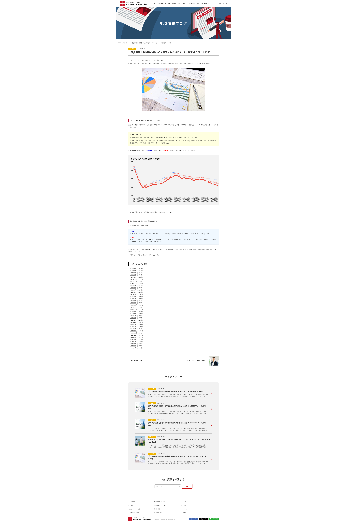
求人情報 (168, 3)
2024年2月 (133, 275)
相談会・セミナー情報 (179, 3)
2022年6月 (133, 318)
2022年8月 (133, 313)
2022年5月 (133, 320)
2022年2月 (133, 326)
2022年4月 (133, 322)
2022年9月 (133, 311)
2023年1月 (133, 303)
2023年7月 (133, 290)
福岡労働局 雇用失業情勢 (140, 225)
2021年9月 (133, 337)
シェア (194, 519)
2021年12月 (133, 331)
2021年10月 (133, 335)
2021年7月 (133, 341)
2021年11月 (133, 333)
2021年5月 (133, 346)
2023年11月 (133, 281)
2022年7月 (133, 315)
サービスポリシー (186, 509)
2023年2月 (133, 301)
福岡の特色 (157, 509)
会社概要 (183, 505)
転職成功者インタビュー (208, 3)
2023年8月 (133, 288)
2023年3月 (133, 298)
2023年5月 (133, 294)
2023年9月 (133, 285)
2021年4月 (133, 348)
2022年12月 (133, 305)
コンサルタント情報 (193, 3)
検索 (187, 486)
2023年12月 (133, 279)
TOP (119, 43)
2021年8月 (133, 339)
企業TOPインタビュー (224, 3)
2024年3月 (133, 273)
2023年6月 (133, 292)
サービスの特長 (159, 3)
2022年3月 (133, 324)
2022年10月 (133, 309)
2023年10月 (133, 283)
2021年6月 (133, 343)
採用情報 (183, 512)
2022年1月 (133, 328)
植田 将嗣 (201, 360)
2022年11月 (133, 307)
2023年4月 (133, 296)
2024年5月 (133, 268)
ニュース (183, 501)
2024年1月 (133, 277)
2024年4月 (133, 270)
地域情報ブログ (126, 43)
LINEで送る (215, 519)
